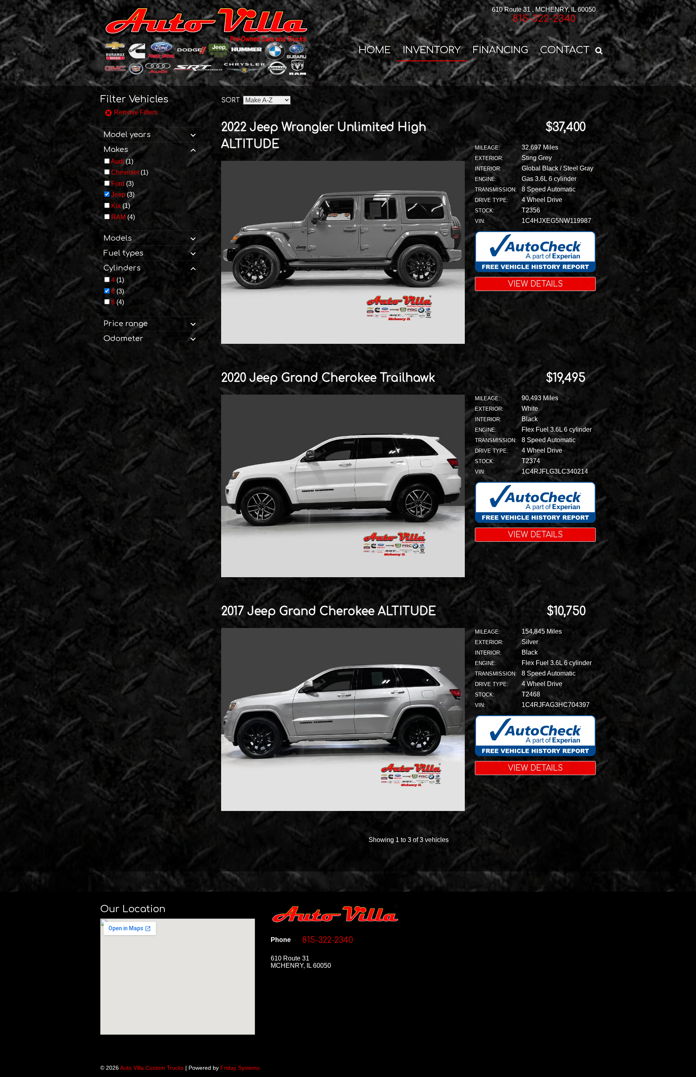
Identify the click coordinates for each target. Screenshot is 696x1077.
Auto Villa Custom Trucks (152, 1068)
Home (374, 50)
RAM (118, 217)
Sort (230, 100)
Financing (500, 50)
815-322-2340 (544, 18)
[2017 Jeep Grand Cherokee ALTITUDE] (343, 808)
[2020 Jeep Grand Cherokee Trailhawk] (343, 575)
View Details (535, 284)
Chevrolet (125, 172)
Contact (565, 50)
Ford (117, 183)
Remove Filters (134, 112)
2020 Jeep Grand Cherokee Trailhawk (328, 378)
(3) (122, 183)
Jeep (118, 194)
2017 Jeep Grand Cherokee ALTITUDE (328, 611)
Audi (117, 161)
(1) (122, 161)
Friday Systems (240, 1068)
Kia (116, 205)
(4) (123, 217)
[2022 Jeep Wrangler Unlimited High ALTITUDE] (343, 341)
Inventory (432, 50)
